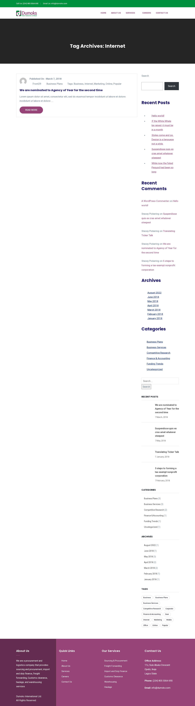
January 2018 (154, 318)
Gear (167, 614)
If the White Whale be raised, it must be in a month (162, 125)
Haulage (108, 687)
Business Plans (55, 83)
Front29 (37, 83)
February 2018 (155, 314)
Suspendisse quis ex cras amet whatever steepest (162, 153)
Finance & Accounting (158, 358)
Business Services (156, 347)
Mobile (169, 620)
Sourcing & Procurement (115, 661)
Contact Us (162, 13)
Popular (117, 83)
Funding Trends (155, 363)
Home (103, 13)
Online (109, 83)
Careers (146, 13)
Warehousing (110, 682)
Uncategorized (155, 369)
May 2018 (152, 301)
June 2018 (153, 297)
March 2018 (153, 309)
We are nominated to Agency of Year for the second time (61, 90)
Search (145, 75)
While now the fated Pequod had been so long (162, 167)
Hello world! (158, 115)
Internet (89, 83)
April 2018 (153, 305)
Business (79, 83)
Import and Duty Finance (115, 671)
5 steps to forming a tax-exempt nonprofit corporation (158, 265)
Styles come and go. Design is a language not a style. (163, 139)
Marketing (99, 83)
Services (130, 13)
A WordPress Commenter (155, 201)
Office (145, 625)
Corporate (169, 609)
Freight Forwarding (113, 666)
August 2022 (154, 292)
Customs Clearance (113, 676)
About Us (116, 13)
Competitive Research (158, 352)
